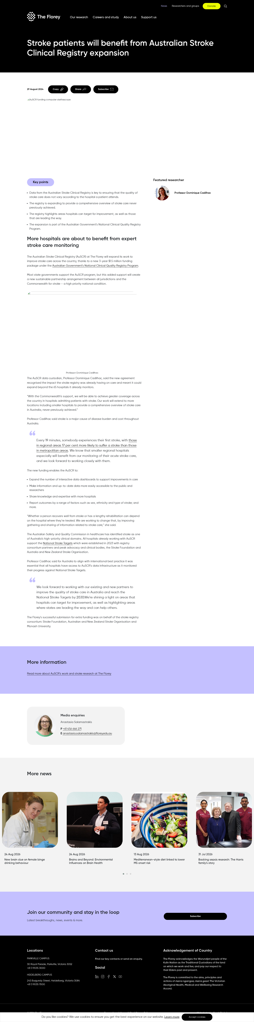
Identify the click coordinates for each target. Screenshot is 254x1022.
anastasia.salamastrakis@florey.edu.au (87, 733)
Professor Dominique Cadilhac (192, 193)
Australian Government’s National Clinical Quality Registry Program (95, 265)
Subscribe (103, 89)
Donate (211, 6)
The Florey (43, 16)
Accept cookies (197, 1017)
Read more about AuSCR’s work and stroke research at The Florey (69, 673)
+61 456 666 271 (72, 729)
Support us (149, 17)
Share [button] (78, 89)
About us (130, 17)
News (164, 6)
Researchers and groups (185, 6)
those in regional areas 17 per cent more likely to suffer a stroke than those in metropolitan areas (86, 445)
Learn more (171, 1016)
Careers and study (106, 17)
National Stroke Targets (58, 543)
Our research (79, 17)
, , (49, 964)
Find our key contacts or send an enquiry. (118, 959)
